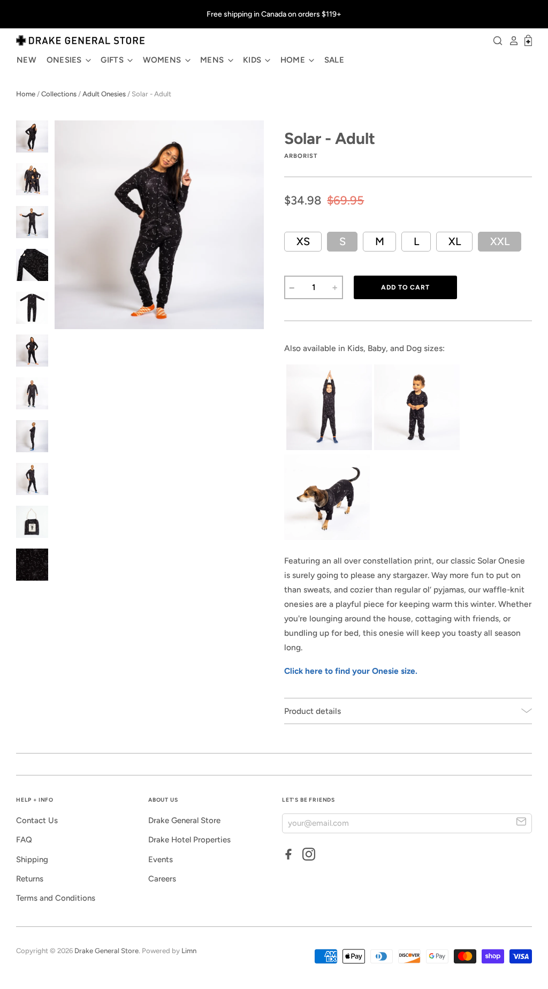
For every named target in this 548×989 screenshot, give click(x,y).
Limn (188, 951)
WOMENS (163, 60)
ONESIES (65, 60)
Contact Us (37, 820)
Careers (162, 879)
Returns (29, 879)
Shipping (32, 859)
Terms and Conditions (55, 898)
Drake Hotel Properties (189, 840)
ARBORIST (300, 155)
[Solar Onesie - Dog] (327, 537)
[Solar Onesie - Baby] (417, 447)
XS (303, 241)
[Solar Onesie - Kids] (329, 447)
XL (454, 241)
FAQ (24, 840)
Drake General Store (184, 820)
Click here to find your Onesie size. (350, 671)
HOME (294, 60)
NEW (26, 60)
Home (25, 94)
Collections (59, 94)
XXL (499, 241)
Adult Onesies (104, 94)
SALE (334, 60)
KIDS (253, 60)
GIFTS (113, 60)
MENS (213, 60)
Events (160, 859)
